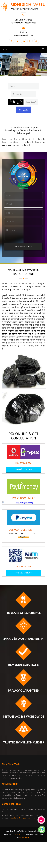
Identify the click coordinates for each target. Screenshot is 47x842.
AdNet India (24, 838)
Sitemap (18, 834)
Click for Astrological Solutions (23, 818)
